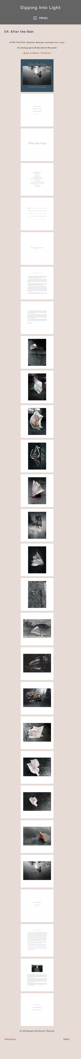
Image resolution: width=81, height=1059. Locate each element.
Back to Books (31, 53)
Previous (10, 1039)
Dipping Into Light (40, 7)
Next (66, 1039)
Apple (62, 42)
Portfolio (45, 53)
